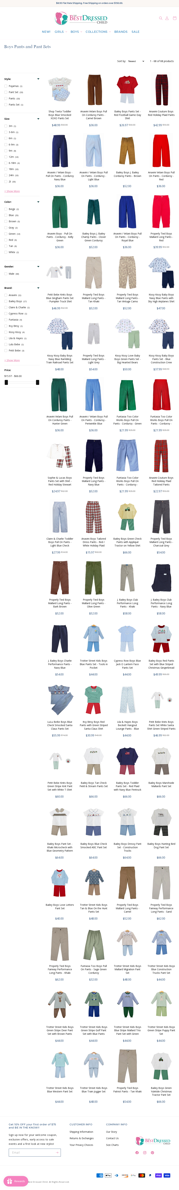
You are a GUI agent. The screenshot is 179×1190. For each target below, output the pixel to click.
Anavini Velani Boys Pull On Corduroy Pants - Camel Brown (93, 115)
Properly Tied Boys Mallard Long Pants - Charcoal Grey (161, 542)
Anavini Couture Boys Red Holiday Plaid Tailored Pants (161, 481)
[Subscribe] (57, 1153)
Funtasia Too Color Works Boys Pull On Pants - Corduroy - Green (127, 420)
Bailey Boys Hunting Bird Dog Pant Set (161, 845)
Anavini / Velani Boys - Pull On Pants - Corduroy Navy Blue (60, 176)
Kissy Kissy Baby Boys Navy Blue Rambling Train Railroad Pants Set (59, 359)
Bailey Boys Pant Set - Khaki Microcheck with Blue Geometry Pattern (60, 847)
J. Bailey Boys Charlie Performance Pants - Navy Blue (60, 664)
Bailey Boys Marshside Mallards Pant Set (161, 784)
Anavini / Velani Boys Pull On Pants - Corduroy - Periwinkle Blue (94, 420)
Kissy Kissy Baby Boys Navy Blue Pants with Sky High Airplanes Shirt (161, 298)
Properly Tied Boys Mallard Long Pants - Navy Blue (93, 481)
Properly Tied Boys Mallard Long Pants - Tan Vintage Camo (127, 298)
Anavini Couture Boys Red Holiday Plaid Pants (161, 113)
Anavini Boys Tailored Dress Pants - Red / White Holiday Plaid (93, 542)
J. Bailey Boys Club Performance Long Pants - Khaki (127, 603)
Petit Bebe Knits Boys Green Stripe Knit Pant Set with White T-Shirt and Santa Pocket (59, 788)
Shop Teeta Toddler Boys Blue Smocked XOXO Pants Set (59, 115)
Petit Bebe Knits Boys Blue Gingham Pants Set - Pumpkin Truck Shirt (60, 298)
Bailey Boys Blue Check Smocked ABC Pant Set (93, 845)
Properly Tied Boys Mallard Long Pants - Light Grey (93, 359)
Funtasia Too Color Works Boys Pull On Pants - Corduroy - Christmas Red (161, 422)
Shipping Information (81, 1131)
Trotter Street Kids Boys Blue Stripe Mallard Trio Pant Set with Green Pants (127, 1032)
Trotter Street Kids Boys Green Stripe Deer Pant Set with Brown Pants (60, 1030)
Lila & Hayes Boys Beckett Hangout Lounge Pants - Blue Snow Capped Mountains (127, 727)
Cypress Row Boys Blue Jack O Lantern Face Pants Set (127, 664)
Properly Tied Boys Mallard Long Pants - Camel (127, 908)
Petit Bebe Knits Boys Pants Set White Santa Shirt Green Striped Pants (161, 725)
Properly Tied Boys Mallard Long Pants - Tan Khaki (93, 298)
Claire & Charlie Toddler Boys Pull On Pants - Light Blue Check (59, 542)
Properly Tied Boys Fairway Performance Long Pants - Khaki (60, 969)
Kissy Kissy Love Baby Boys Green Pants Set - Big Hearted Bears (127, 359)
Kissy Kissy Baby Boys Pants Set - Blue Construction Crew (161, 359)
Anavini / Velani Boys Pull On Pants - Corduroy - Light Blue (94, 176)
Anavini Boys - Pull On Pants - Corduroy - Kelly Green (59, 237)
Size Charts (112, 1145)
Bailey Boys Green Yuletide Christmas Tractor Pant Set (161, 1091)
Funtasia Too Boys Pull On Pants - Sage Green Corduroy (94, 969)
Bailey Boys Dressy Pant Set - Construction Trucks (127, 847)
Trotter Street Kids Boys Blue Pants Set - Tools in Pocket (94, 664)
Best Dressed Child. (38, 1182)
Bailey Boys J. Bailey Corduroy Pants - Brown (127, 174)
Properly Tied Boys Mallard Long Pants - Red (161, 237)
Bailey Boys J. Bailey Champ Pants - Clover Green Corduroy (93, 237)
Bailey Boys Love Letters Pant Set (60, 906)
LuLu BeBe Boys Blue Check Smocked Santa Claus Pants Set (59, 725)
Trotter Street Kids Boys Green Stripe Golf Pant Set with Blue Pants (93, 1030)
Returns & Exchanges (82, 1138)
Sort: (121, 61)
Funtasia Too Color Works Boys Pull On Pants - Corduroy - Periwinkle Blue (127, 483)
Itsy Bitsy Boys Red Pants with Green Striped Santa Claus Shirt (94, 725)
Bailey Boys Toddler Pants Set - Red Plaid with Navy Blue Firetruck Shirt (127, 788)
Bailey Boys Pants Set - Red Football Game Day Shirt (127, 115)
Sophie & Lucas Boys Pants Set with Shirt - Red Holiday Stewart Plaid (60, 483)
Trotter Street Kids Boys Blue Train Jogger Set (93, 1089)
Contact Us (112, 1138)
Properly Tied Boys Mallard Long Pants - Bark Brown (60, 603)
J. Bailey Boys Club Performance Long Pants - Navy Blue (161, 603)
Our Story (111, 1131)
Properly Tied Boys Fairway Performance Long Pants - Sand (161, 908)
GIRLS (59, 31)
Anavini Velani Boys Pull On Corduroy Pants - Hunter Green (59, 420)
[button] (61, 32)
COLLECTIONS (97, 31)
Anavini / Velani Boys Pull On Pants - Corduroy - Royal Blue (127, 237)
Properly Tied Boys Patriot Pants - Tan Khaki (127, 1089)
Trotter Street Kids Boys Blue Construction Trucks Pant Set (161, 969)
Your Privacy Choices (81, 1145)
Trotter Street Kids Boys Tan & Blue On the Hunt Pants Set (93, 908)
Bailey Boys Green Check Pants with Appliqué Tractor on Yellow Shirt (127, 542)
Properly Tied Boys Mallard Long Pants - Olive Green (93, 603)
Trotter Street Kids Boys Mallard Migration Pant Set (127, 969)
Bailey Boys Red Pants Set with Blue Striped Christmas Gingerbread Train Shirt (161, 666)
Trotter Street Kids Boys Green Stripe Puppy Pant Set (161, 1030)
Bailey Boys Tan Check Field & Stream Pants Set (94, 784)
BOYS (75, 31)
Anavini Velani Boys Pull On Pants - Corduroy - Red (161, 176)
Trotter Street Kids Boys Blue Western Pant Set (60, 1089)
